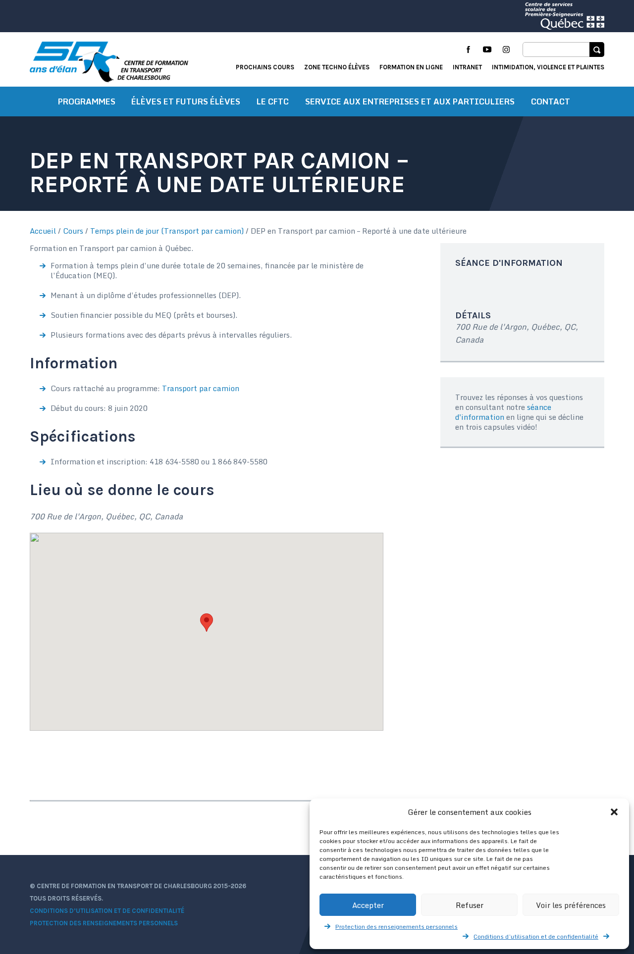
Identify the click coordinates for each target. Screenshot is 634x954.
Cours (73, 231)
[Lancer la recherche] (596, 49)
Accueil (43, 231)
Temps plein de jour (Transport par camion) (167, 231)
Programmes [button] (86, 101)
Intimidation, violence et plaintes (548, 67)
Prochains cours (265, 67)
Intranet (467, 67)
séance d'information (503, 412)
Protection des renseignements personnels (396, 926)
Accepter (368, 905)
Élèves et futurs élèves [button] (185, 101)
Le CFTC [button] (273, 101)
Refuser (469, 905)
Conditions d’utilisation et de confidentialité (536, 936)
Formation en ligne (411, 67)
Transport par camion (200, 388)
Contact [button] (550, 101)
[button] (614, 812)
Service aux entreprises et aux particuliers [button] (410, 101)
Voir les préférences (571, 905)
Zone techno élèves (337, 67)
